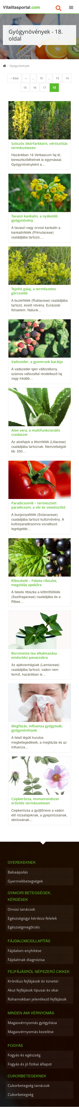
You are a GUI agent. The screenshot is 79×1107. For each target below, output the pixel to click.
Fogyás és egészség (24, 1055)
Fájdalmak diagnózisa (26, 959)
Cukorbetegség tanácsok (29, 1085)
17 (44, 87)
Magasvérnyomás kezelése (31, 1031)
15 (24, 87)
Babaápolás (18, 872)
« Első (14, 78)
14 (67, 78)
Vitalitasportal (21, 7)
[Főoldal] (4, 66)
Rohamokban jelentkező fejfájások (37, 999)
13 (57, 78)
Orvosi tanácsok (21, 909)
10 (41, 78)
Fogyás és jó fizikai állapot (30, 1064)
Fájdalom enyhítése (24, 950)
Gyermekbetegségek (25, 881)
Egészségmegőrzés (24, 927)
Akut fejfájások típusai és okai (33, 990)
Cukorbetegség (20, 1094)
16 (34, 87)
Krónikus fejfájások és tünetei (33, 981)
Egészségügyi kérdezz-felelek (32, 918)
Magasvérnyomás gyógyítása (32, 1022)
